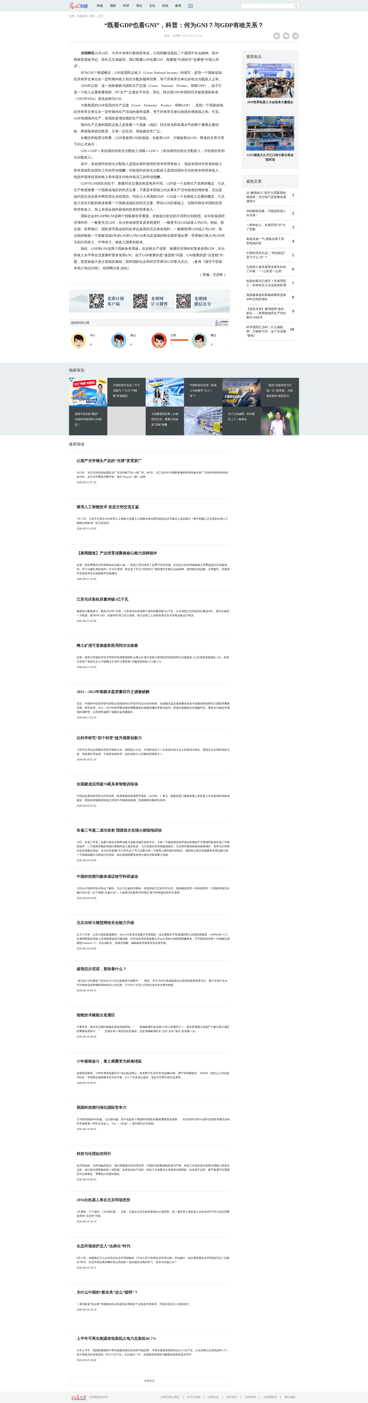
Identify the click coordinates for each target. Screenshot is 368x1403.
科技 (165, 5)
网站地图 (289, 1397)
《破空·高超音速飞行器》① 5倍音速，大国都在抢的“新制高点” (279, 390)
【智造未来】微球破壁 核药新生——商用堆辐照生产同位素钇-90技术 (266, 313)
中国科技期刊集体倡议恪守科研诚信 (107, 876)
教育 (178, 5)
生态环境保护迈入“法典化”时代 (103, 1246)
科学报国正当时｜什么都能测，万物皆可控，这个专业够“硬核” (266, 331)
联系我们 (232, 1397)
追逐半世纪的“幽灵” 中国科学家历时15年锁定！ (88, 419)
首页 (71, 16)
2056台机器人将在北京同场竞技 (103, 1200)
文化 (152, 5)
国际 (113, 5)
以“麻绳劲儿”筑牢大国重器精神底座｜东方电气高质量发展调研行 (266, 197)
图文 (92, 16)
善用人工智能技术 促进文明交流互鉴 (108, 507)
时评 (126, 5)
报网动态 (213, 1397)
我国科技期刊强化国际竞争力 (102, 1107)
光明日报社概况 (170, 1397)
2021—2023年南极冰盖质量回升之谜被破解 (113, 692)
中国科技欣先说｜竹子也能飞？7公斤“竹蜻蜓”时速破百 (126, 390)
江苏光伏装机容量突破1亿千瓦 (102, 599)
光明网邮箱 (270, 1397)
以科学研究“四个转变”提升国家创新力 (109, 738)
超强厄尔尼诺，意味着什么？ (102, 969)
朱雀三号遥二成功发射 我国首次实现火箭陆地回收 (119, 830)
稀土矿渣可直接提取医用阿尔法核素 (107, 645)
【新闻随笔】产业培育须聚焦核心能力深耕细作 (117, 553)
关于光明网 (193, 1397)
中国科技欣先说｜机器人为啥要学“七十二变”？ (203, 390)
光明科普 (82, 16)
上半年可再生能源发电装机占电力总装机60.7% (116, 1338)
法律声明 (250, 1397)
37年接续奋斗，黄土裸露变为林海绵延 (109, 1061)
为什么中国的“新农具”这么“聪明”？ (107, 1292)
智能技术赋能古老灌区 (96, 1015)
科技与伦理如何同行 (94, 1153)
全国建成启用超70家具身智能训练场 (107, 784)
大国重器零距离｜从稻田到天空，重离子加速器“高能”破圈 (164, 419)
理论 (139, 5)
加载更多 (149, 1380)
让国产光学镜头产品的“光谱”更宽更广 (109, 461)
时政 (100, 5)
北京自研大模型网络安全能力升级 (105, 923)
